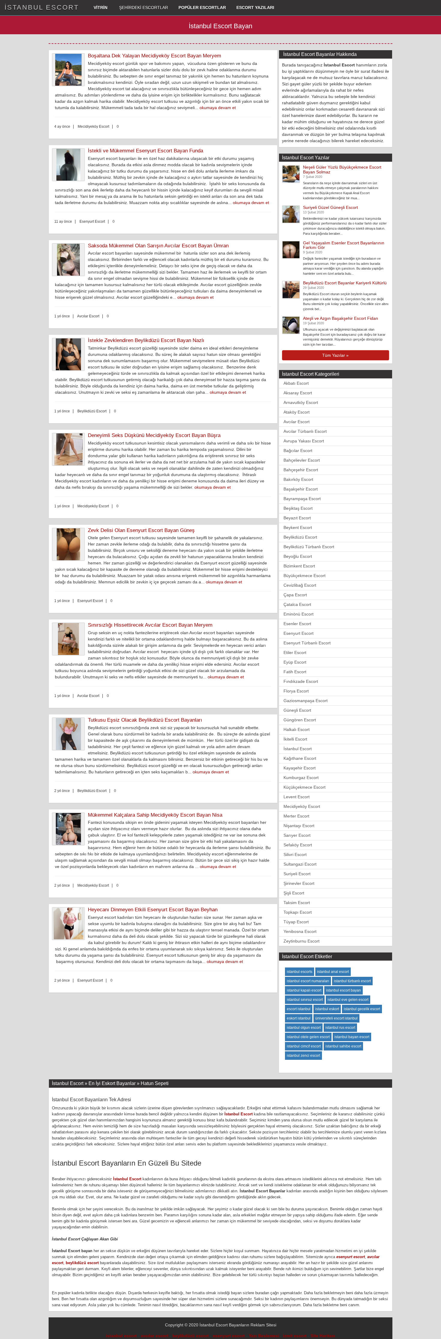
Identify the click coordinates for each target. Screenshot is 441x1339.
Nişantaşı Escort (299, 825)
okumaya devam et (218, 107)
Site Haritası (322, 1335)
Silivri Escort (295, 854)
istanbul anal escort (333, 972)
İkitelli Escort (295, 739)
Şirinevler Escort (299, 883)
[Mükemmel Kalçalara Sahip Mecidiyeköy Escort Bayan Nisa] (70, 828)
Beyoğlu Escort (298, 556)
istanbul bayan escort (351, 1037)
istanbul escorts (299, 972)
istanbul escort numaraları (308, 981)
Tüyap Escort (296, 921)
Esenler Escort (297, 623)
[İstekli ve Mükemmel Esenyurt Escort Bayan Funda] (70, 164)
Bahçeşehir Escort (301, 469)
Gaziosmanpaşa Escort (306, 700)
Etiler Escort (295, 652)
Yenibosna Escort (300, 931)
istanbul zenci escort (303, 1055)
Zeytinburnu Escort (302, 941)
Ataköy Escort (297, 412)
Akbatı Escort (296, 383)
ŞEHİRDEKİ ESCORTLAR (143, 7)
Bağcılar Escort (298, 450)
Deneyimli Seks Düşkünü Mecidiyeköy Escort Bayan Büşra (154, 435)
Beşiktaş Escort (298, 508)
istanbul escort (121, 1335)
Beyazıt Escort (297, 517)
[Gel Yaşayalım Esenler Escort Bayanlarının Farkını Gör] (291, 249)
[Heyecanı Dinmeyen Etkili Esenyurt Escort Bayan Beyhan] (70, 923)
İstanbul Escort (298, 748)
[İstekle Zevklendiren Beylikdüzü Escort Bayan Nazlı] (70, 354)
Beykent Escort (298, 527)
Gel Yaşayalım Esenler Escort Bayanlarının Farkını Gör (343, 245)
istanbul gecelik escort (362, 1009)
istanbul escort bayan (343, 990)
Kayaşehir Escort (300, 768)
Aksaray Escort (298, 392)
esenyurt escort (350, 1257)
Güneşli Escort (297, 710)
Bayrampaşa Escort (302, 498)
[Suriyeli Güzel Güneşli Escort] (291, 213)
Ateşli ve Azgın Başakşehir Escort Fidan (340, 318)
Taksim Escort (297, 902)
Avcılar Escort (297, 421)
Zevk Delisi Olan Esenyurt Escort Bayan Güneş (141, 530)
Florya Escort (296, 691)
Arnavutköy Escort (301, 402)
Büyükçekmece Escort (305, 575)
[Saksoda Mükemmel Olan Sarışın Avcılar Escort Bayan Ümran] (70, 259)
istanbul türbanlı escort (352, 981)
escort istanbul (298, 1009)
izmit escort (295, 1335)
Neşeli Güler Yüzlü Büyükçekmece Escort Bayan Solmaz (342, 169)
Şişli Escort (294, 893)
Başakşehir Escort (301, 489)
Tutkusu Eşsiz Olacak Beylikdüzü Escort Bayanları (145, 720)
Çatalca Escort (297, 604)
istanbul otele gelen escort (308, 1037)
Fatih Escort (295, 671)
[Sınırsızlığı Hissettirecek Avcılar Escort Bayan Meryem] (70, 639)
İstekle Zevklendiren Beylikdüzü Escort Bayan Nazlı (146, 340)
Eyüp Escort (295, 662)
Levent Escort (297, 796)
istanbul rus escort (340, 1028)
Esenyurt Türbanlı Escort (307, 642)
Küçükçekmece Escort (305, 787)
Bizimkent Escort (299, 566)
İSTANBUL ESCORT (41, 7)
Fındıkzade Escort (301, 681)
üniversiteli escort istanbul (336, 1018)
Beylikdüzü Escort (300, 537)
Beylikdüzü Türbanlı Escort (309, 546)
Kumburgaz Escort (301, 777)
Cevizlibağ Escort (300, 585)
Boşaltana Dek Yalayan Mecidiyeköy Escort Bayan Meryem (154, 56)
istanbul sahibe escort (343, 1046)
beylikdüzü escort (82, 1263)
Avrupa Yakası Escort (304, 441)
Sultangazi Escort (300, 864)
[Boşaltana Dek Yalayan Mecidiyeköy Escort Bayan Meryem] (70, 69)
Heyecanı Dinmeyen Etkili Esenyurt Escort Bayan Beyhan (153, 910)
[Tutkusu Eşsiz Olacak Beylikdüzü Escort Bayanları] (70, 734)
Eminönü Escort (299, 614)
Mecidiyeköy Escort (302, 806)
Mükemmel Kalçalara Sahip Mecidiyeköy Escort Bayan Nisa (155, 815)
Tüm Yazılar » (335, 355)
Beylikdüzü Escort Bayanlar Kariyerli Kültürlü (345, 282)
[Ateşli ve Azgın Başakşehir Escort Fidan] (291, 325)
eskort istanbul (298, 1018)
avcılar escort (154, 1335)
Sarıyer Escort (297, 835)
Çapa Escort (295, 594)
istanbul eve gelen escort (348, 1000)
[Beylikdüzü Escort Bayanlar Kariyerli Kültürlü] (291, 289)
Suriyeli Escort (297, 873)
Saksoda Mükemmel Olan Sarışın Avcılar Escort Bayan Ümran (158, 246)
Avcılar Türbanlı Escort (305, 431)
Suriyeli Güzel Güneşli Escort (330, 207)
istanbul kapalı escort (304, 990)
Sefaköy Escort (298, 844)
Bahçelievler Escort (302, 460)
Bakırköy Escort (298, 479)
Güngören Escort (300, 719)
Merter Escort (296, 816)
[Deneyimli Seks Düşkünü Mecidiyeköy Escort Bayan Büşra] (70, 449)
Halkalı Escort (297, 729)
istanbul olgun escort (304, 1028)
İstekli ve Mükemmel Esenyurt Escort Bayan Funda (145, 151)
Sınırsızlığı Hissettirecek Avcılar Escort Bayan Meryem (150, 625)
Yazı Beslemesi (264, 1335)
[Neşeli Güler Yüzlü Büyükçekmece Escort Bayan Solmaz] (291, 173)
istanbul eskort (327, 1009)
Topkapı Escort (298, 912)
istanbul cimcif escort (304, 1046)
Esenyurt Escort (299, 633)
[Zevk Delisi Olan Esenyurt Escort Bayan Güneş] (70, 544)
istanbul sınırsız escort (305, 1000)
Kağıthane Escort (300, 758)
